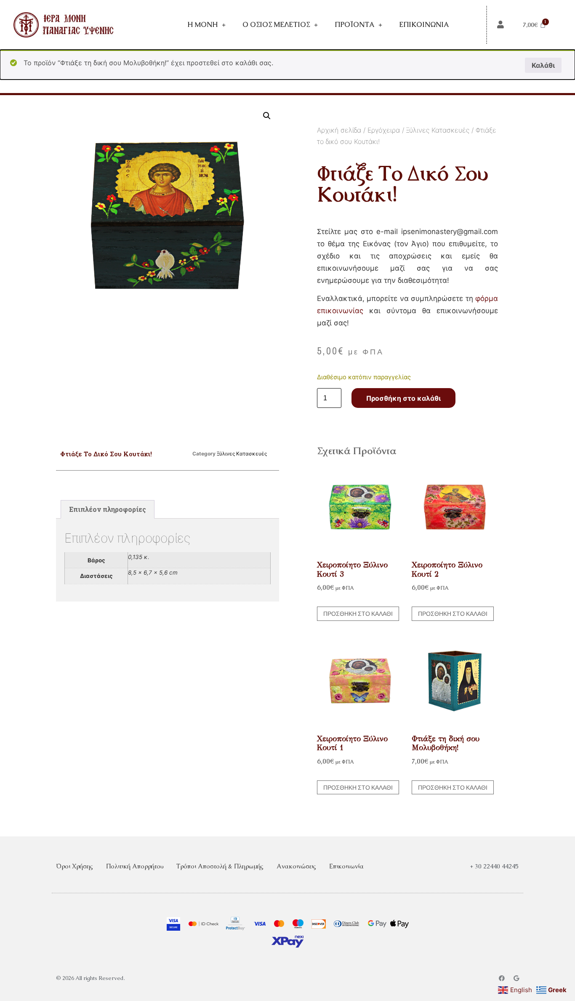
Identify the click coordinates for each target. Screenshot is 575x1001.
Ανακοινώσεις (296, 866)
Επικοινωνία (424, 24)
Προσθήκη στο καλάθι (403, 398)
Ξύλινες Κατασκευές (437, 130)
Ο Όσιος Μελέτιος (276, 24)
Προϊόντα (354, 24)
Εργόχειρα (383, 130)
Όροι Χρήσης (74, 866)
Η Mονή (202, 24)
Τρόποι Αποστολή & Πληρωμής (220, 866)
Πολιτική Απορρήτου (134, 866)
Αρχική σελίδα (339, 130)
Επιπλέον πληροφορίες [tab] (107, 509)
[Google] (516, 978)
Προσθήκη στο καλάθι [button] (358, 614)
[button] (266, 115)
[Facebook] (502, 978)
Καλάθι (543, 65)
